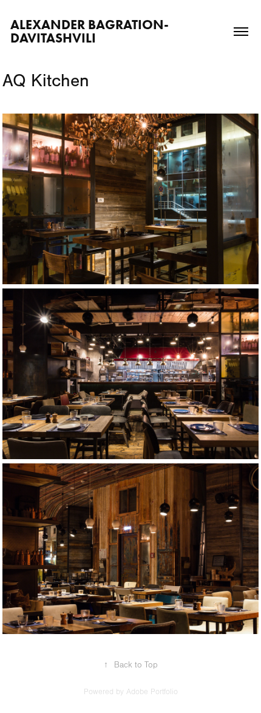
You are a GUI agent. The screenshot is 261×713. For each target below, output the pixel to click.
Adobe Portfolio (152, 691)
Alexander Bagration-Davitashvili (89, 31)
